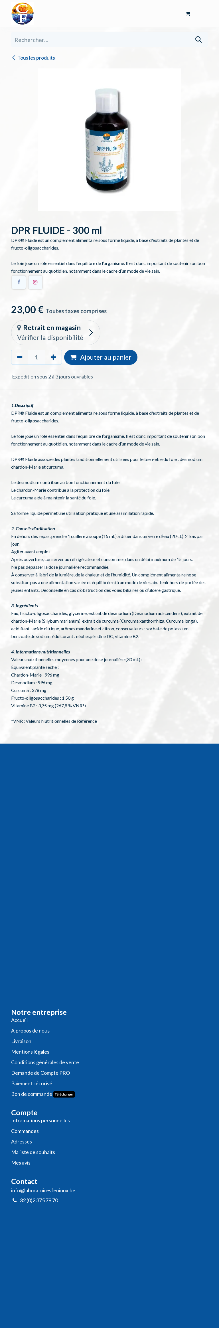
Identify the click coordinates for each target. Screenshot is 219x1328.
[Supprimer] (19, 357)
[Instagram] (35, 282)
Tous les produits (36, 57)
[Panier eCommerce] (188, 14)
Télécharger (64, 1094)
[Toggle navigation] (202, 13)
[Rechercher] (198, 39)
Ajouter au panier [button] (105, 357)
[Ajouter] (53, 357)
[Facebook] (19, 282)
